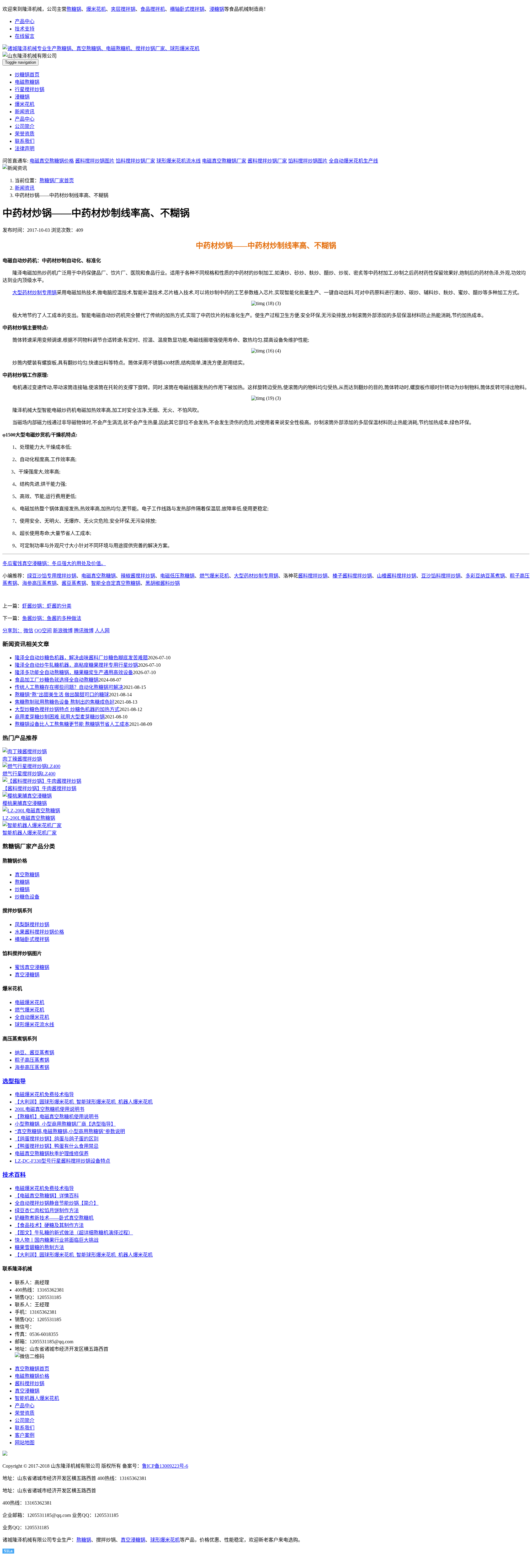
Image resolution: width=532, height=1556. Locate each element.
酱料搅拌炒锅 (313, 575)
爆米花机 (96, 9)
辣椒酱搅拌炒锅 (138, 575)
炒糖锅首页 (27, 74)
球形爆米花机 (165, 1539)
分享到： (12, 630)
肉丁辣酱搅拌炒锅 (22, 759)
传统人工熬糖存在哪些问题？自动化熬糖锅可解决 (69, 687)
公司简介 (24, 126)
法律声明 (24, 148)
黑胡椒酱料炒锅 (162, 583)
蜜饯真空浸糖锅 (32, 967)
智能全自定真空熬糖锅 (115, 583)
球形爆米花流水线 (34, 1024)
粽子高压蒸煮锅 (32, 1060)
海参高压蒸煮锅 (39, 583)
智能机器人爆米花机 (37, 1398)
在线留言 (24, 36)
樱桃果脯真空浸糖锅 (24, 803)
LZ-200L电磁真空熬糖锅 (28, 818)
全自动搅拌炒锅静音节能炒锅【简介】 (57, 1203)
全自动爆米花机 (32, 1017)
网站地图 (24, 1442)
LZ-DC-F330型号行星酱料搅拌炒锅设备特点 (62, 1161)
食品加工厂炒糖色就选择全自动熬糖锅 (57, 679)
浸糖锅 (216, 9)
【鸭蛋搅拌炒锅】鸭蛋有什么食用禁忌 (57, 1146)
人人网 (102, 630)
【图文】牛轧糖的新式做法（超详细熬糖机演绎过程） (74, 1232)
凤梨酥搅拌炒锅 (32, 924)
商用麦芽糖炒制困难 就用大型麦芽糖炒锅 (60, 716)
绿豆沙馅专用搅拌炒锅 (51, 575)
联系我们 (24, 141)
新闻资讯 (24, 111)
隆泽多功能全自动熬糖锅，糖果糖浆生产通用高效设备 (74, 672)
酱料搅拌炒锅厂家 (267, 160)
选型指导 (14, 1081)
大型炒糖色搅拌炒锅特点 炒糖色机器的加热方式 (67, 709)
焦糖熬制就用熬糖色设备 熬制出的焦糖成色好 (65, 702)
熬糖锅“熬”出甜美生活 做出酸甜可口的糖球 (62, 694)
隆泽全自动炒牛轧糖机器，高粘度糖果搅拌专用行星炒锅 (76, 665)
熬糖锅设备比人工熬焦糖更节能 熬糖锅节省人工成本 (72, 724)
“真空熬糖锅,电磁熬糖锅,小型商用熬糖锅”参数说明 (70, 1131)
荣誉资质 (24, 133)
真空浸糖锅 (27, 974)
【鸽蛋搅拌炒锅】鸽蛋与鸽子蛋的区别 (57, 1138)
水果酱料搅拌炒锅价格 (39, 932)
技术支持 (24, 28)
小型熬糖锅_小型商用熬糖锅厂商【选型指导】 (65, 1124)
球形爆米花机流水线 (178, 160)
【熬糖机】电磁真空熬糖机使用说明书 (57, 1116)
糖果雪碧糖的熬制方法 (39, 1247)
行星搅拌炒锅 (29, 89)
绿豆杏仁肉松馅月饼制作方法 (47, 1210)
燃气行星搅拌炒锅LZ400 (28, 773)
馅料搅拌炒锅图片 (308, 160)
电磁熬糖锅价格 (32, 1376)
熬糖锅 (73, 9)
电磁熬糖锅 (27, 82)
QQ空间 (43, 630)
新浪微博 (63, 630)
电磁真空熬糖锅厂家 (224, 160)
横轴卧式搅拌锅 (187, 9)
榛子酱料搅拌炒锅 (352, 575)
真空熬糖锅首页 (32, 1368)
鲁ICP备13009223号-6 (165, 1466)
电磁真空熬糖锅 (98, 575)
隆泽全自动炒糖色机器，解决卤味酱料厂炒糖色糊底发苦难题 (81, 657)
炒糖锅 (22, 889)
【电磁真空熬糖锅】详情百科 (47, 1195)
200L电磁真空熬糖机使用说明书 (49, 1109)
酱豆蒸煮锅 (74, 583)
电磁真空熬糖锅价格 (52, 160)
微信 (28, 630)
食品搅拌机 (152, 9)
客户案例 (24, 1435)
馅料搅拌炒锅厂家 (135, 160)
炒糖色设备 (27, 896)
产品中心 (24, 21)
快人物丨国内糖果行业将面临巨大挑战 (57, 1240)
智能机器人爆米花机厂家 (29, 832)
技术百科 (14, 1175)
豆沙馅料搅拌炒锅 (441, 575)
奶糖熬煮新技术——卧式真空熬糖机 (54, 1217)
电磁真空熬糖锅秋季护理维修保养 (52, 1153)
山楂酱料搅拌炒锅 (396, 575)
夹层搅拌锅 (123, 9)
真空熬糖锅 (27, 874)
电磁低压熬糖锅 (177, 575)
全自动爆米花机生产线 (353, 160)
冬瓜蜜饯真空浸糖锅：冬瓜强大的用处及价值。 (54, 563)
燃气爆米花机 (214, 575)
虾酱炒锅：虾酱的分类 (46, 606)
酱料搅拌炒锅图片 (95, 160)
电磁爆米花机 (29, 1002)
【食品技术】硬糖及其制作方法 (49, 1225)
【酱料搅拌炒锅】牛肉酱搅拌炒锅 (39, 788)
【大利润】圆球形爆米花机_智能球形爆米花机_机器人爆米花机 (84, 1101)
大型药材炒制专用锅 (34, 292)
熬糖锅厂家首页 (56, 180)
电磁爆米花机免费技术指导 (44, 1094)
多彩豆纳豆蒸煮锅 (485, 575)
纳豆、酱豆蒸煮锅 (34, 1052)
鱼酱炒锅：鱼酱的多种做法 (51, 618)
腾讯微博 (84, 630)
